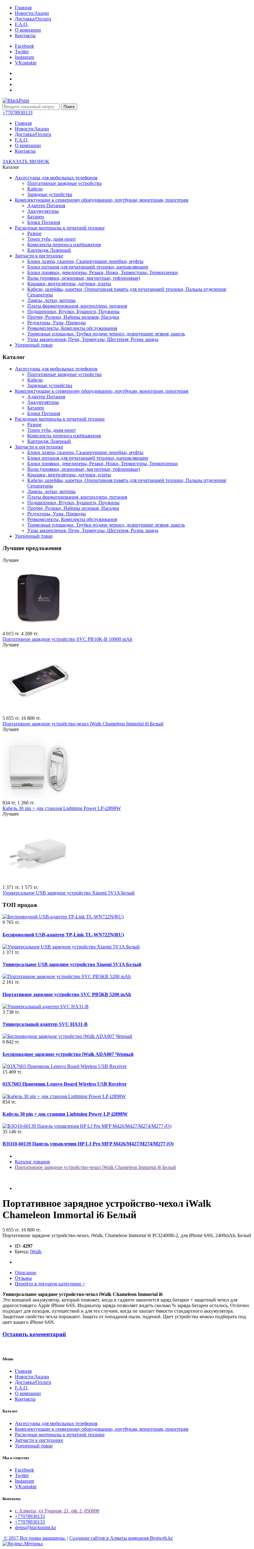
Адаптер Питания (46, 205)
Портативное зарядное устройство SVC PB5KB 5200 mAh (66, 994)
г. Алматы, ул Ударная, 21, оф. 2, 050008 (57, 1510)
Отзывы (23, 1278)
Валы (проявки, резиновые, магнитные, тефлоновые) (83, 278)
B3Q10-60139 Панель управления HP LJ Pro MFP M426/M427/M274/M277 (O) (87, 1143)
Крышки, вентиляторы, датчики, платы (69, 283)
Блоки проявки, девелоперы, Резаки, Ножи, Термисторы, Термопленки (102, 272)
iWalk (36, 1251)
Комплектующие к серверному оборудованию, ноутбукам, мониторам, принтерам (101, 200)
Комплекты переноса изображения (64, 244)
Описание (25, 1272)
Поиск (69, 106)
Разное (34, 233)
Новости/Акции (32, 13)
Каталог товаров (32, 1161)
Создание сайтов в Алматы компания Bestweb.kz (121, 1538)
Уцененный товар (34, 345)
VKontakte (26, 62)
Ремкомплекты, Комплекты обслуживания (72, 328)
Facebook (24, 46)
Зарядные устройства (49, 194)
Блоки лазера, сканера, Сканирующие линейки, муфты (85, 261)
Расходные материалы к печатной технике (60, 227)
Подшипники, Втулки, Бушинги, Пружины (73, 311)
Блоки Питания (43, 222)
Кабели (35, 188)
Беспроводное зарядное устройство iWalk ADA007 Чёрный (68, 1054)
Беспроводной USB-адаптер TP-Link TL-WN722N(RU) (63, 934)
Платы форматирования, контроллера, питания (77, 305)
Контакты (25, 35)
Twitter (22, 51)
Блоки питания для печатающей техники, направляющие (87, 266)
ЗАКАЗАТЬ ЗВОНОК (25, 161)
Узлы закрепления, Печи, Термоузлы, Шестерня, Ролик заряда (92, 339)
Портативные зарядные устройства (64, 183)
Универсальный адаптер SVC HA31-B (45, 1024)
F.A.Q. (21, 24)
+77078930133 (30, 1516)
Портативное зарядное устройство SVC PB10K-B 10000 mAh (67, 639)
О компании (28, 30)
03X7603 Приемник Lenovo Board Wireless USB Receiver (64, 1084)
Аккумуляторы (43, 211)
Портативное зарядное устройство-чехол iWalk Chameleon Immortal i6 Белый (83, 723)
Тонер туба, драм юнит (51, 239)
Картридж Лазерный (49, 250)
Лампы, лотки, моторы (51, 300)
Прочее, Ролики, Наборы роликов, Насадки (73, 317)
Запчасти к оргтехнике (39, 255)
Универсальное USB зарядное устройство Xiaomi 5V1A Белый (68, 892)
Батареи (35, 216)
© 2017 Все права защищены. (34, 1538)
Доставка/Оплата (33, 18)
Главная (23, 7)
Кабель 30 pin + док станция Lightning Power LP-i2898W (61, 808)
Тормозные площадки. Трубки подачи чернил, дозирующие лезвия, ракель (106, 333)
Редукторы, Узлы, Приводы (56, 322)
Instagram (24, 57)
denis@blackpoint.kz (35, 1527)
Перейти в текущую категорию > (50, 1283)
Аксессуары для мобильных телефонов (56, 177)
